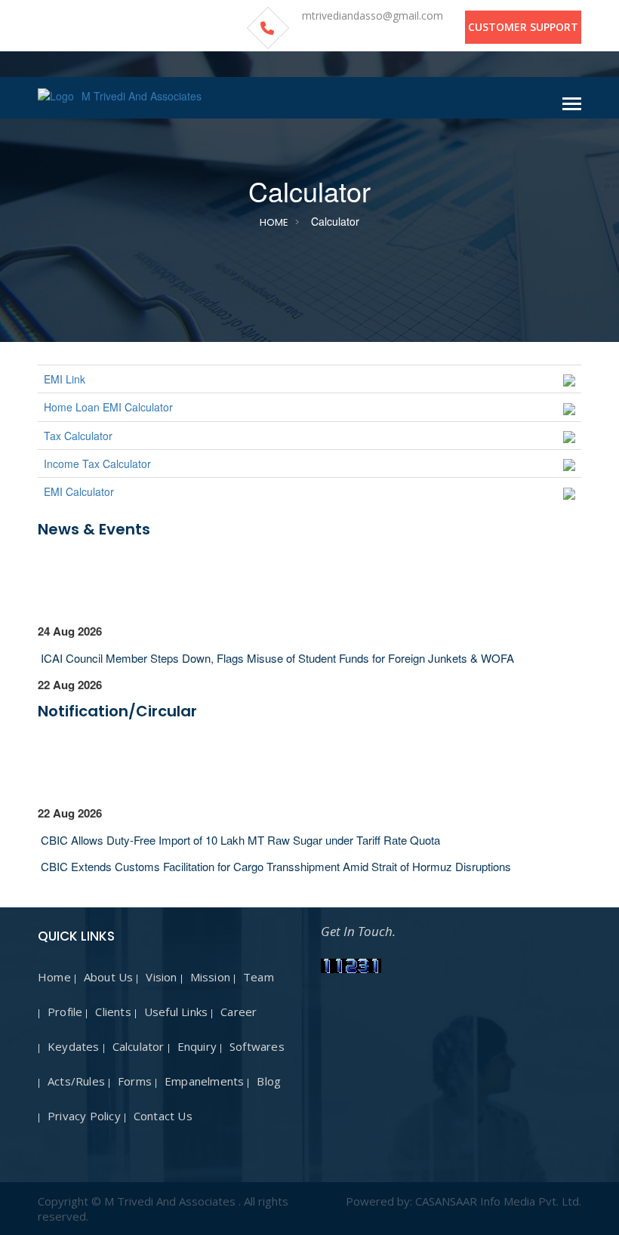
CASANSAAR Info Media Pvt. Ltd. (498, 1201)
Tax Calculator (78, 435)
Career (238, 1011)
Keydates (74, 1046)
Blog (269, 1081)
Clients (113, 1011)
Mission (210, 976)
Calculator (138, 1046)
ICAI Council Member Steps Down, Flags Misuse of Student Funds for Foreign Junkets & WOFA (276, 653)
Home (274, 222)
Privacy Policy (84, 1115)
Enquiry (197, 1046)
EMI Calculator (79, 491)
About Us (109, 976)
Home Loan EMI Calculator (108, 406)
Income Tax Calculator (97, 463)
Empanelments (204, 1081)
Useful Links (176, 1011)
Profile (65, 1011)
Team (258, 976)
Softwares (257, 1046)
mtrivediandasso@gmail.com (372, 15)
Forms (135, 1081)
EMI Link (64, 379)
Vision (161, 976)
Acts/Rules (76, 1081)
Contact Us (163, 1115)
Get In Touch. (358, 931)
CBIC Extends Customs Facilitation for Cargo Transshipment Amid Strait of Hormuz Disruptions (274, 862)
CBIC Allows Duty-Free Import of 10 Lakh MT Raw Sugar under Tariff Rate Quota (239, 835)
